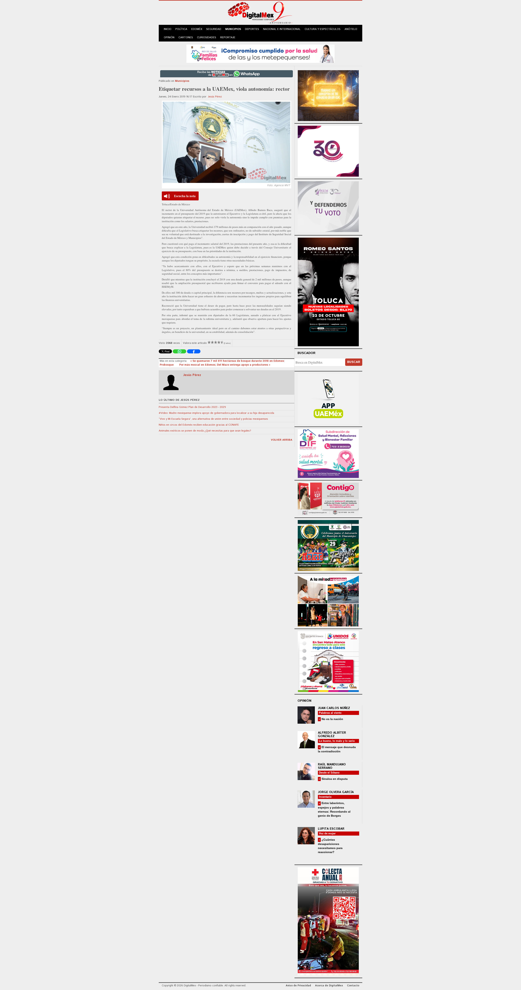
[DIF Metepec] (328, 453)
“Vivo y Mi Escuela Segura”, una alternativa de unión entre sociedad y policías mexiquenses (213, 419)
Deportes (252, 29)
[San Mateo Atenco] (328, 661)
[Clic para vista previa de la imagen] (226, 142)
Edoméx (196, 29)
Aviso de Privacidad (298, 986)
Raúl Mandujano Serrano (332, 766)
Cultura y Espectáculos (322, 29)
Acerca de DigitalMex (329, 986)
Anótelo (351, 29)
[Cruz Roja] (328, 921)
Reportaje (227, 37)
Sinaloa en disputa (334, 778)
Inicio (167, 29)
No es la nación (332, 719)
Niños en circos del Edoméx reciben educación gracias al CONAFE (199, 425)
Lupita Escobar (331, 829)
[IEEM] (328, 151)
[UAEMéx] (328, 398)
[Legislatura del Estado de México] (328, 95)
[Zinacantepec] (328, 545)
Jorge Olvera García (336, 792)
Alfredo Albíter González (332, 734)
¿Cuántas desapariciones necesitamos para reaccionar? (330, 846)
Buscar (353, 362)
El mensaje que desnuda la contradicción (337, 749)
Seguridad (213, 29)
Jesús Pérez (215, 97)
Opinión (169, 37)
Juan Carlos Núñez (334, 708)
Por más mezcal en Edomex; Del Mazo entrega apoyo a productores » (224, 365)
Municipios (233, 29)
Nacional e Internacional (282, 29)
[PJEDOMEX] (328, 498)
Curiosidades (206, 37)
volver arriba (281, 440)
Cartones (185, 37)
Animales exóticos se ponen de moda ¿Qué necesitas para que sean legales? (205, 431)
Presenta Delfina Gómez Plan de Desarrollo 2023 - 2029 (192, 407)
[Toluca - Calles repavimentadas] (328, 600)
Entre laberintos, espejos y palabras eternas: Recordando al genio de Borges (334, 809)
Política (181, 29)
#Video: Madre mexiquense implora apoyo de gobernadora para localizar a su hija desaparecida (216, 413)
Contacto (353, 986)
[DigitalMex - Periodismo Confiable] (260, 13)
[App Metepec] (260, 53)
